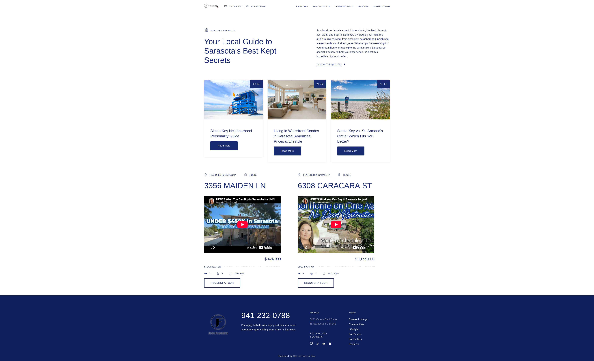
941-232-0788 (265, 315)
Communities (343, 6)
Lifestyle (302, 6)
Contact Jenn (381, 6)
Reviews (363, 6)
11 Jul (383, 84)
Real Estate (320, 6)
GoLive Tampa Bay (304, 356)
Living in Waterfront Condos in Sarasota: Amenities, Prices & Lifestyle (296, 136)
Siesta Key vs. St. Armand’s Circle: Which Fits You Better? (360, 136)
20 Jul (256, 84)
